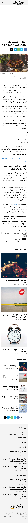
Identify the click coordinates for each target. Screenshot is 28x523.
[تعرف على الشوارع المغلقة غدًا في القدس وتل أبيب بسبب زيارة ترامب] (14, 299)
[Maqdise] (25, 78)
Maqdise (21, 78)
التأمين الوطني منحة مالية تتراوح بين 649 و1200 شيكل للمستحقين (10, 407)
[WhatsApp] (18, 49)
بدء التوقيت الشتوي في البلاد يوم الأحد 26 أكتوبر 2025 (14, 350)
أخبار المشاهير (23, 38)
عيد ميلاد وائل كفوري (22, 241)
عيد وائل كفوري (14, 241)
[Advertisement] (14, 20)
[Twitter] (21, 49)
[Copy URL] (11, 49)
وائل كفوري (8, 241)
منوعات (25, 319)
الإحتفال (15, 204)
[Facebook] (25, 49)
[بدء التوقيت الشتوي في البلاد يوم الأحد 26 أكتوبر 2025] (14, 334)
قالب (20, 114)
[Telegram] (15, 49)
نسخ (25, 236)
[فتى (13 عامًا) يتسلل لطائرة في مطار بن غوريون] (23, 398)
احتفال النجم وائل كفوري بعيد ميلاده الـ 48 (13, 239)
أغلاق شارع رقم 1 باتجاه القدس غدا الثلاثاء (16, 281)
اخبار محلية (24, 284)
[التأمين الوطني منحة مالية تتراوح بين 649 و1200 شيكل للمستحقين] (23, 408)
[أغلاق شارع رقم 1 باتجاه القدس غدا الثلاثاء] (14, 265)
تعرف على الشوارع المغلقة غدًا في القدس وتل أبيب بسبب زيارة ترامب (15, 316)
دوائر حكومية (15, 410)
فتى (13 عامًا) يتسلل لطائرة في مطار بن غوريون (10, 397)
